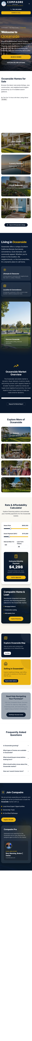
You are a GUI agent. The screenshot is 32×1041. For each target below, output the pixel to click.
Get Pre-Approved (16, 577)
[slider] (10, 528)
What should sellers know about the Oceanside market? (15, 765)
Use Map (7, 653)
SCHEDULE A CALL (16, 12)
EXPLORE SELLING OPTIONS (16, 62)
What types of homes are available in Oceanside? (14, 751)
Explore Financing (16, 618)
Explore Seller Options (11, 680)
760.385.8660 (17, 9)
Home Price (7, 525)
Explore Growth (8, 819)
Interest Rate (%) (9, 541)
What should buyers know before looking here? (14, 758)
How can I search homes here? (13, 771)
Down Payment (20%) (10, 533)
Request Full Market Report (16, 404)
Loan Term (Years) (20, 542)
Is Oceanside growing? (10, 745)
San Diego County (14, 27)
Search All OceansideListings (17, 225)
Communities (4, 27)
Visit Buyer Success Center (16, 714)
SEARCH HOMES (16, 57)
